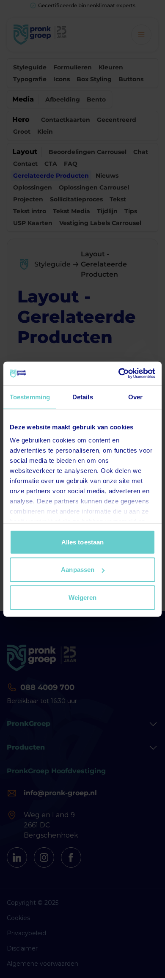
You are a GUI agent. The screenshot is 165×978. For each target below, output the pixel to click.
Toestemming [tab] (30, 396)
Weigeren (83, 597)
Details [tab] (82, 396)
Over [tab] (135, 396)
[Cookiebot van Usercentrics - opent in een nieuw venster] (118, 373)
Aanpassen (77, 569)
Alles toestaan (82, 541)
